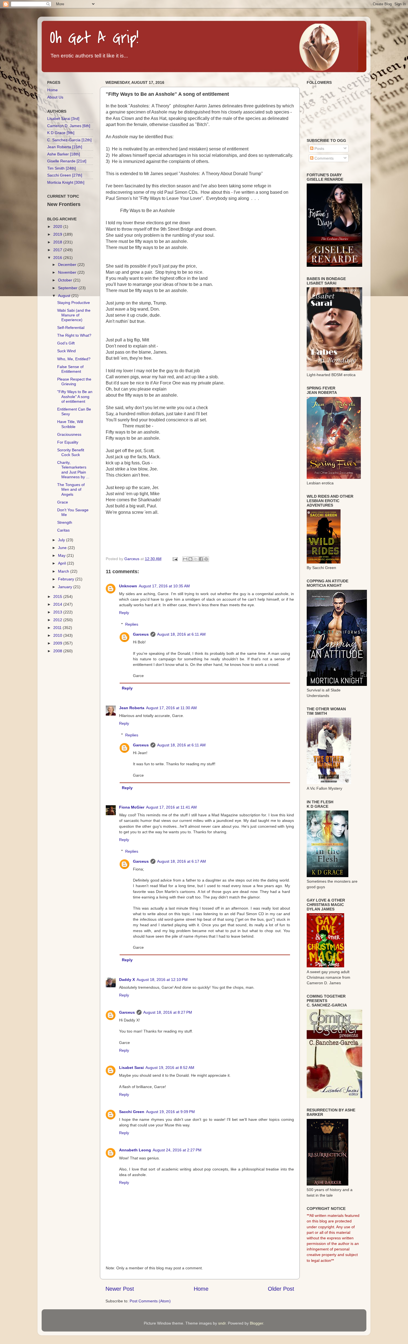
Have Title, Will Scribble (70, 424)
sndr (222, 1323)
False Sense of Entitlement (70, 369)
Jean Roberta (131, 708)
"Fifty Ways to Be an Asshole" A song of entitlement (74, 396)
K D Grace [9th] (60, 132)
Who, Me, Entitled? (73, 359)
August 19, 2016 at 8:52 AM (169, 1067)
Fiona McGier (131, 807)
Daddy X (127, 979)
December (67, 264)
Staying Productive (73, 302)
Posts (318, 148)
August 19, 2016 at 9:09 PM (170, 1111)
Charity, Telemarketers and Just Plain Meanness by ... (73, 469)
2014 (58, 604)
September (68, 288)
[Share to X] (195, 559)
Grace (62, 502)
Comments (323, 158)
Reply (124, 612)
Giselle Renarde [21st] (66, 161)
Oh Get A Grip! (94, 38)
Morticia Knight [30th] (65, 182)
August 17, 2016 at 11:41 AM (171, 807)
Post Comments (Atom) (150, 1301)
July (62, 540)
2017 (58, 250)
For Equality (67, 442)
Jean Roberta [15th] (64, 147)
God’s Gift (66, 343)
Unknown (128, 586)
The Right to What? (74, 335)
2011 (58, 627)
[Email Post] (175, 559)
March (64, 571)
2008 (58, 651)
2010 (58, 635)
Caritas (63, 530)
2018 (58, 242)
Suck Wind (66, 351)
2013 (58, 612)
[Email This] (185, 559)
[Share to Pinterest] (206, 559)
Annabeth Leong (135, 1150)
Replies (131, 624)
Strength (64, 522)
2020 (58, 226)
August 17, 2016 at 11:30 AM (171, 708)
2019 (58, 234)
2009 (58, 643)
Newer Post (119, 1289)
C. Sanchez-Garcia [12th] (69, 140)
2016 (58, 257)
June (63, 547)
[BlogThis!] (190, 559)
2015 (58, 596)
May (62, 555)
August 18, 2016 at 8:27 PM (167, 1012)
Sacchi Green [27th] (64, 175)
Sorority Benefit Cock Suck (70, 452)
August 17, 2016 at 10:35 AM (164, 586)
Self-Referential (70, 327)
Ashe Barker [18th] (63, 154)
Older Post (281, 1289)
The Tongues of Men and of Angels (71, 489)
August (64, 295)
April (62, 563)
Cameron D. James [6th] (68, 126)
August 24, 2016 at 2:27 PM (177, 1150)
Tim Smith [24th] (61, 168)
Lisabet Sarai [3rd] (63, 118)
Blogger (256, 1323)
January (65, 587)
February (66, 579)
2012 (58, 620)
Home (201, 1289)
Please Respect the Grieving (74, 381)
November (67, 272)
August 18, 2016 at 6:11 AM (181, 634)
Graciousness (69, 434)
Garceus (141, 634)
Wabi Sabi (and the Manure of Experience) (73, 315)
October (65, 280)
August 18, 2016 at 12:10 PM (162, 979)
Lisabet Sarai (131, 1067)
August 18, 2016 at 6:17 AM (181, 861)
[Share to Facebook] (201, 559)
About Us (55, 97)
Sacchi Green (131, 1111)
